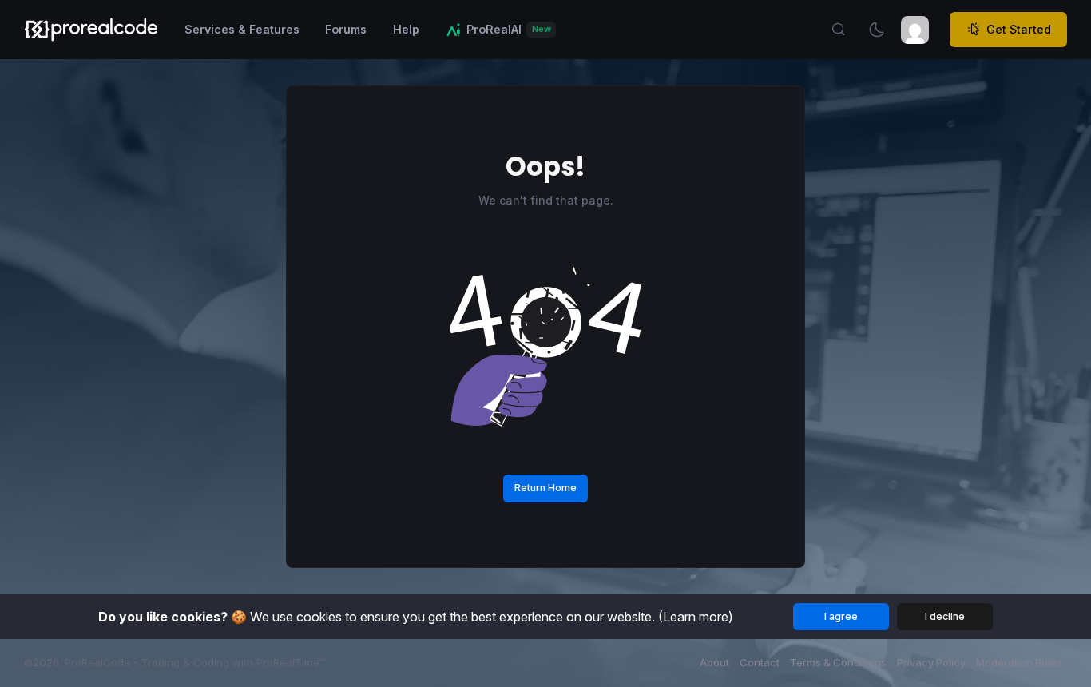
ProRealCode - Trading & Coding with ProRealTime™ (195, 662)
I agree (841, 616)
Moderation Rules (1019, 662)
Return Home (545, 488)
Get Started (1018, 29)
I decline (945, 616)
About (714, 662)
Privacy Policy (931, 662)
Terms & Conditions (838, 662)
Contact (760, 662)
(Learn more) (695, 617)
